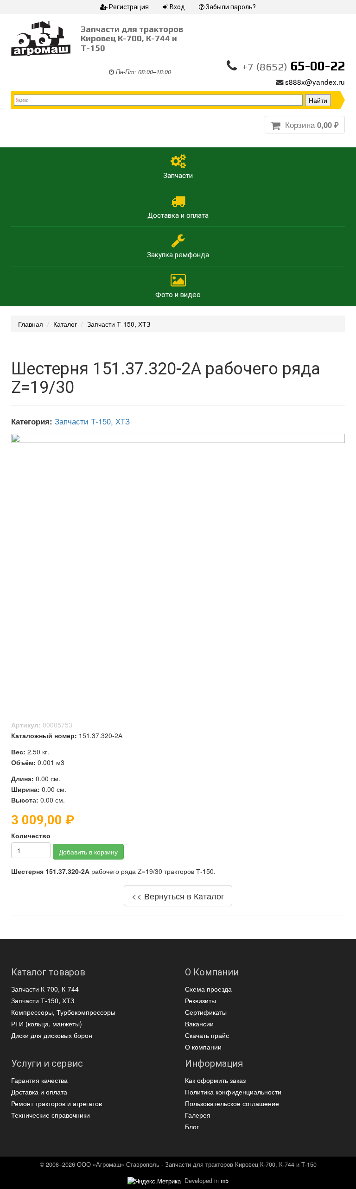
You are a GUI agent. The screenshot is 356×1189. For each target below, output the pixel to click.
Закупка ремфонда (178, 255)
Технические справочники (50, 1114)
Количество (31, 835)
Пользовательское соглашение (232, 1103)
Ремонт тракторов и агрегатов (56, 1103)
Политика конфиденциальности (233, 1091)
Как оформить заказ (215, 1080)
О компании (203, 1046)
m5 (225, 1180)
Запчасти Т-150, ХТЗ (118, 324)
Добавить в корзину (88, 851)
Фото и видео (178, 295)
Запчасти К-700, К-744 (45, 988)
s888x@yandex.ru (315, 81)
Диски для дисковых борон (51, 1035)
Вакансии (199, 1023)
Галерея (197, 1114)
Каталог (65, 324)
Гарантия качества (39, 1080)
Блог (192, 1126)
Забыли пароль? (231, 7)
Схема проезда (208, 988)
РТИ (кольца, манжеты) (46, 1023)
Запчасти (178, 175)
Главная (30, 324)
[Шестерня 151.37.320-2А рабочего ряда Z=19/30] (178, 565)
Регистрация (129, 7)
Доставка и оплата (178, 215)
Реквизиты (200, 1000)
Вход (177, 7)
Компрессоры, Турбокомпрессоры (63, 1012)
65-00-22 (293, 65)
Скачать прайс (207, 1035)
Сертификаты (206, 1012)
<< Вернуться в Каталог (178, 896)
